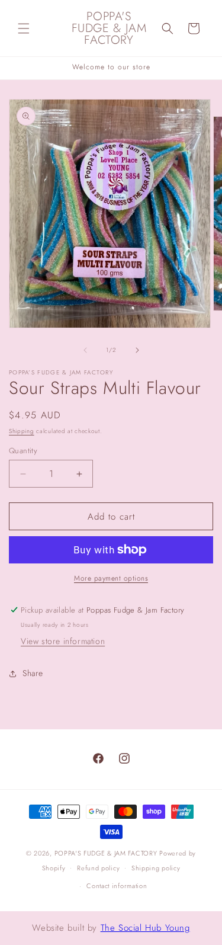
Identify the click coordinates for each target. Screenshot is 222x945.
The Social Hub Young (145, 927)
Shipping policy (156, 868)
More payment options (111, 578)
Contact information (116, 885)
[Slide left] (85, 350)
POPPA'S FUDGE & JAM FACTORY (105, 853)
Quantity (23, 450)
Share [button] (32, 673)
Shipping (21, 431)
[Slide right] (137, 350)
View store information (63, 641)
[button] (24, 28)
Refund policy (98, 868)
